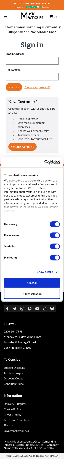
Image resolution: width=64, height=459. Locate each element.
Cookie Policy (12, 409)
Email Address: (15, 53)
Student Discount (14, 367)
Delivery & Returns (15, 403)
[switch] (55, 235)
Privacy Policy (12, 414)
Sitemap (54, 456)
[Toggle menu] (9, 16)
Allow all (32, 282)
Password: (13, 69)
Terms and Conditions (17, 420)
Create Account (22, 147)
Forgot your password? (37, 87)
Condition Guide (14, 383)
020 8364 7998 (13, 331)
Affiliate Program (14, 373)
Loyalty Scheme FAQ (16, 430)
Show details (45, 271)
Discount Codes (13, 378)
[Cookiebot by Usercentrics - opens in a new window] (45, 162)
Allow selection (32, 293)
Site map (9, 425)
